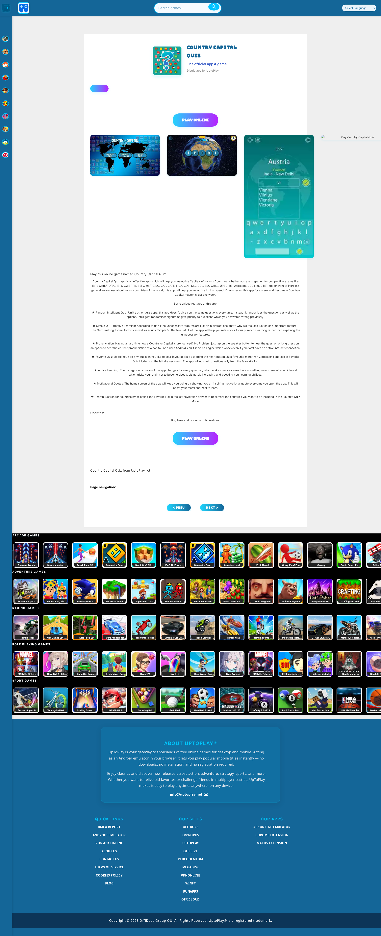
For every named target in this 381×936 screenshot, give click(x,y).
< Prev (179, 507)
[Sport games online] (6, 116)
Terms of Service (109, 867)
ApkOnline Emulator (271, 827)
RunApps (190, 891)
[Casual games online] (6, 77)
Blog (109, 883)
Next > (212, 507)
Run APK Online (109, 843)
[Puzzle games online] (6, 90)
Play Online (195, 120)
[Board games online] (6, 64)
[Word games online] (6, 142)
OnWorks (190, 835)
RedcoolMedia (190, 859)
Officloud (190, 899)
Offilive (190, 851)
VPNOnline (190, 875)
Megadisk (190, 867)
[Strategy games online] (6, 129)
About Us (109, 851)
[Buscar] (213, 7)
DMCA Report (109, 827)
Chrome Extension (271, 835)
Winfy (190, 883)
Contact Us (109, 859)
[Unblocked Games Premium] (6, 155)
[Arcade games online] (6, 52)
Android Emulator (109, 835)
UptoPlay (190, 843)
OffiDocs (190, 827)
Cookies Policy (109, 875)
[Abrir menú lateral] (6, 8)
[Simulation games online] (6, 103)
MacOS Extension (272, 843)
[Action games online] (6, 39)
